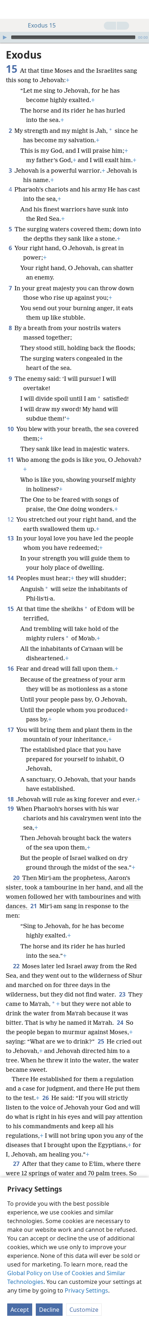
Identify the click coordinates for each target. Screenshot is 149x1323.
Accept (19, 1310)
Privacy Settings (86, 1290)
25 (101, 1041)
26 (46, 1098)
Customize (83, 1310)
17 (11, 730)
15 (11, 609)
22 (17, 966)
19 (11, 809)
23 (123, 994)
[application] (74, 37)
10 (11, 429)
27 (17, 1164)
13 (11, 538)
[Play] (5, 37)
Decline (49, 1310)
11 (11, 460)
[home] (10, 9)
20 (17, 878)
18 (11, 799)
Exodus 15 (42, 25)
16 (11, 669)
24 (120, 1023)
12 (11, 519)
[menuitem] (10, 9)
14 (11, 578)
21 (34, 906)
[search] (140, 9)
